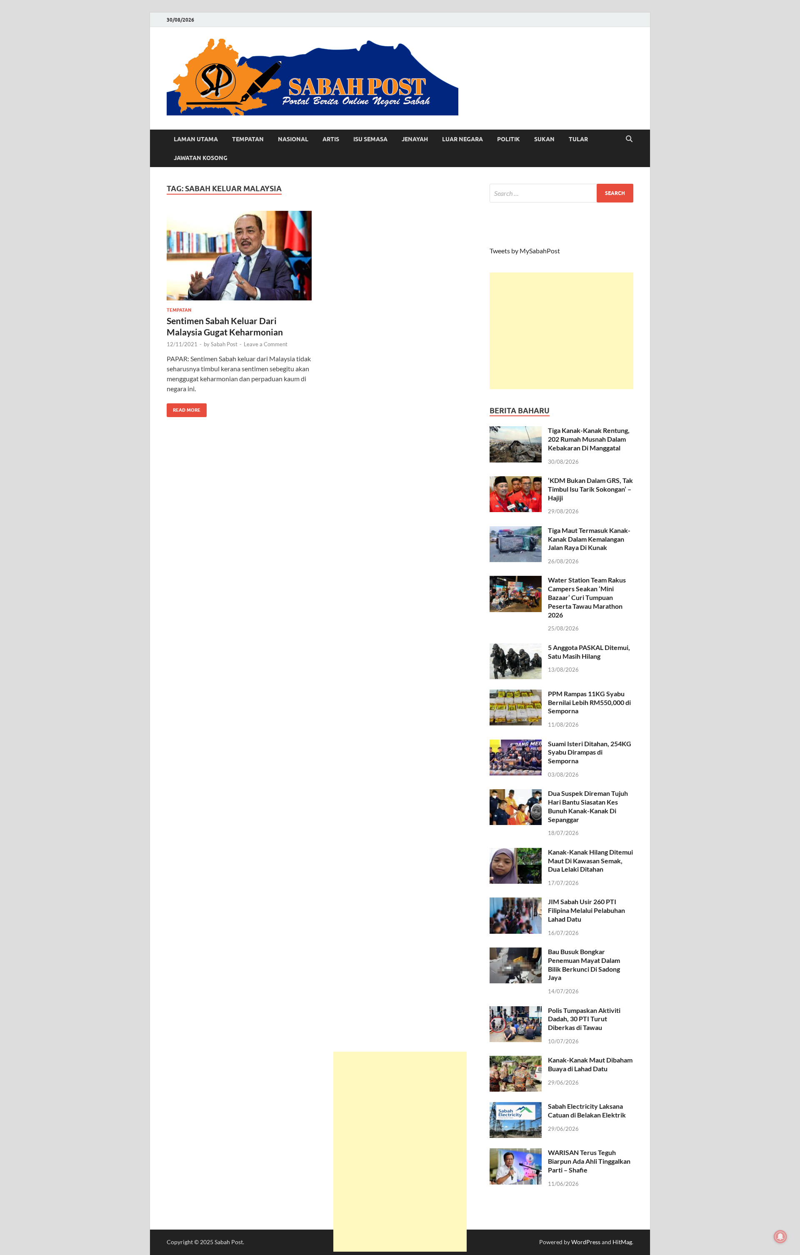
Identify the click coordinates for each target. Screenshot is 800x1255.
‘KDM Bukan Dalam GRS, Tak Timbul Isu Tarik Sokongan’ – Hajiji (590, 489)
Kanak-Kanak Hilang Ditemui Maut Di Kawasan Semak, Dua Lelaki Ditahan (590, 860)
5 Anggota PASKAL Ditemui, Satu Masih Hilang (589, 651)
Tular (578, 139)
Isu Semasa (370, 139)
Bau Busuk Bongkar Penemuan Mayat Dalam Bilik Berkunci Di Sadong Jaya (584, 964)
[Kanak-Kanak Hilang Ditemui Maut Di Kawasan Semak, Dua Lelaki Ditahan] (516, 853)
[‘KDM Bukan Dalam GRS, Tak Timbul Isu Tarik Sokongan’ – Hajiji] (516, 481)
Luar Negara (462, 139)
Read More (183, 408)
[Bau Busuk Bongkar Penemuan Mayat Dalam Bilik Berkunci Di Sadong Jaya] (516, 952)
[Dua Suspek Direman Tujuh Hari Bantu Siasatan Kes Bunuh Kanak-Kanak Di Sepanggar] (516, 794)
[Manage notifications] (780, 1236)
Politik (508, 139)
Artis (330, 139)
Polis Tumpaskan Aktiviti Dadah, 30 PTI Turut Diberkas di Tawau (584, 1019)
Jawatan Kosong (201, 158)
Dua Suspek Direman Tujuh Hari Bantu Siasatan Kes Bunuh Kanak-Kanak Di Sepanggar (588, 806)
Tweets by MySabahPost (525, 251)
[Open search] (629, 139)
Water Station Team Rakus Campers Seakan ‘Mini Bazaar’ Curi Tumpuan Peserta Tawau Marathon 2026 (587, 597)
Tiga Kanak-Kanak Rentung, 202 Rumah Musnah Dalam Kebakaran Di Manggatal (589, 439)
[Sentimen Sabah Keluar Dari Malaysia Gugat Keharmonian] (239, 255)
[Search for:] (561, 193)
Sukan (544, 139)
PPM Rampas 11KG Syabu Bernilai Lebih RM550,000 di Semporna (589, 702)
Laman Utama (196, 139)
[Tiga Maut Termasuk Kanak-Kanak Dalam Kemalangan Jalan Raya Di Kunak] (516, 531)
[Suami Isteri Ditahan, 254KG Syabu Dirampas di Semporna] (516, 744)
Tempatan (248, 139)
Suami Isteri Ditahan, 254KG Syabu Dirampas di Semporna (589, 752)
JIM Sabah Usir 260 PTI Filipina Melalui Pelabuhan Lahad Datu (586, 910)
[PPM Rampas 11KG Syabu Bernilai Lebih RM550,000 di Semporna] (516, 694)
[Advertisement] (561, 330)
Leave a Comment (266, 344)
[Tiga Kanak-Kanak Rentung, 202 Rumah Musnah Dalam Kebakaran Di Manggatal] (516, 431)
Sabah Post (224, 344)
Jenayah (415, 139)
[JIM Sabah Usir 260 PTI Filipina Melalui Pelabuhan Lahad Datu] (516, 902)
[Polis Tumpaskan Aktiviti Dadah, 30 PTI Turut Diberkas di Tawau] (516, 1011)
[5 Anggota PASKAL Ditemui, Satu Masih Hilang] (516, 648)
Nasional (293, 139)
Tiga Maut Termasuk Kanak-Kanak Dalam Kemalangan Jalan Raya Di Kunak (589, 539)
